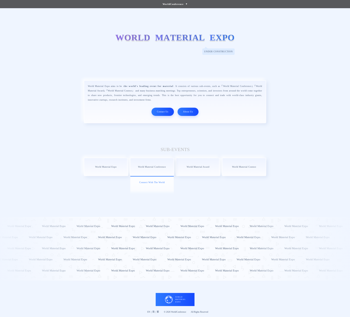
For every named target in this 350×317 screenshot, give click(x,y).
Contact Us (162, 111)
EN (148, 312)
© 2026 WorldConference (175, 312)
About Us (188, 111)
